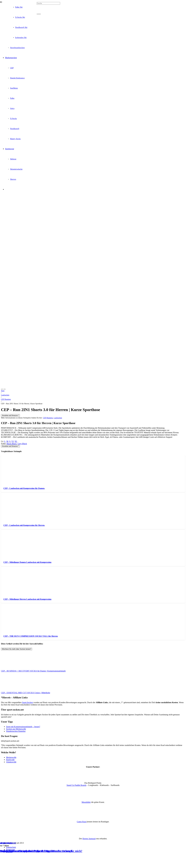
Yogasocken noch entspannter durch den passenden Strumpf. (36, 850)
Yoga (9, 843)
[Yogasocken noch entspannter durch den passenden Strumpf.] (65, 86)
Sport (3, 843)
